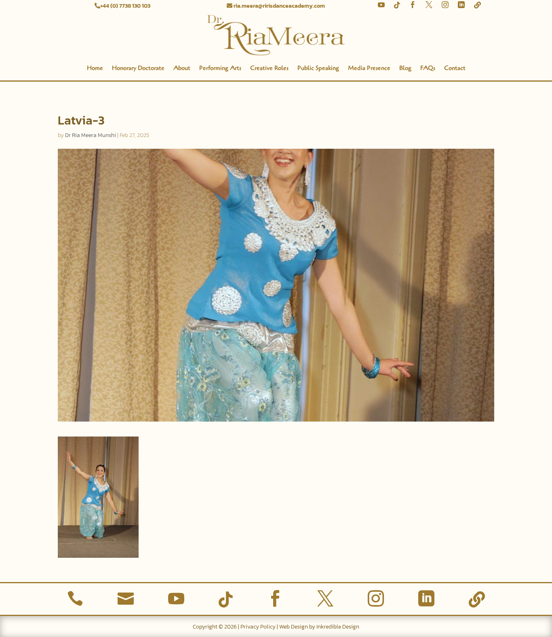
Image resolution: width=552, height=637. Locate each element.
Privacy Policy (258, 626)
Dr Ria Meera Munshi (90, 135)
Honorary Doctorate (138, 68)
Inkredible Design (337, 626)
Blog (405, 68)
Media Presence (369, 68)
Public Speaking (318, 68)
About (181, 68)
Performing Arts (220, 68)
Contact (455, 68)
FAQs (427, 68)
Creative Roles (269, 68)
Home (95, 68)
